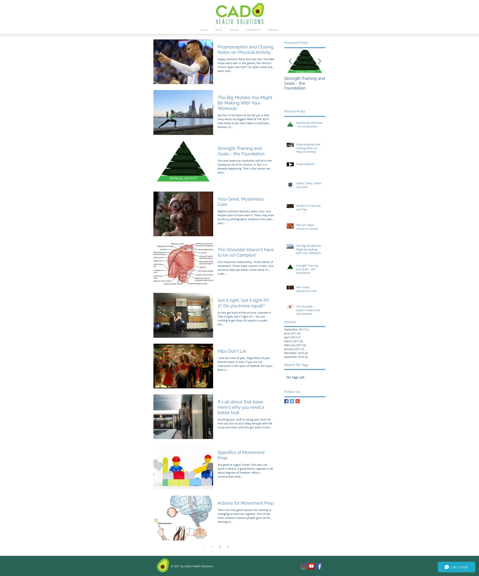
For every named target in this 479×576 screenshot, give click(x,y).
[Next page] (228, 546)
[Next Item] (319, 61)
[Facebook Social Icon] (319, 566)
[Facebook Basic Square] (286, 401)
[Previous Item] (290, 61)
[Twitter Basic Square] (292, 401)
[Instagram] (304, 566)
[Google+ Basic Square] (297, 401)
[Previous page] (204, 546)
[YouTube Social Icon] (311, 566)
